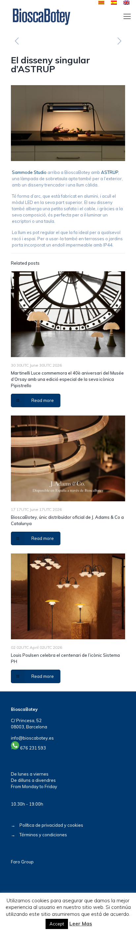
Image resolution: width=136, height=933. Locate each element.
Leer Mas (80, 923)
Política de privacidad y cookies (51, 825)
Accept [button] (57, 923)
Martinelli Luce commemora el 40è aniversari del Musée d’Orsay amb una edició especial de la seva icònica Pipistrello (67, 379)
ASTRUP (109, 172)
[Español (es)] (114, 3)
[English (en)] (126, 3)
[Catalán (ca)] (101, 3)
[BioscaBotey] (41, 16)
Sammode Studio (29, 172)
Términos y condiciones (43, 834)
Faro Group (22, 861)
